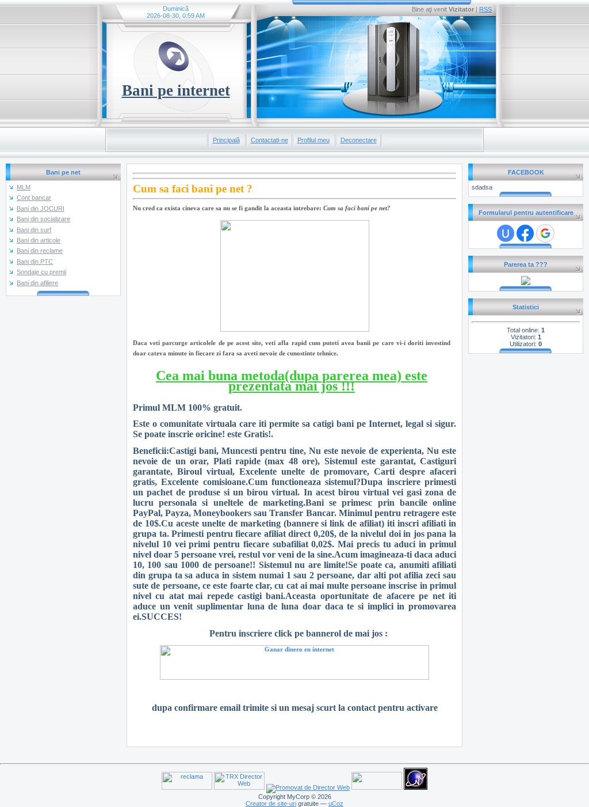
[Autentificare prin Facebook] (525, 233)
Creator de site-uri (271, 803)
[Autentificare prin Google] (545, 233)
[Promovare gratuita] (525, 282)
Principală (226, 140)
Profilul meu (313, 140)
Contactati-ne (269, 140)
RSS (485, 9)
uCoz (335, 803)
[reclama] (187, 787)
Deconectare (359, 140)
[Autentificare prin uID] (505, 233)
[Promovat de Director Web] (308, 787)
